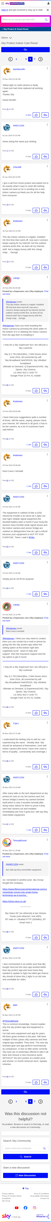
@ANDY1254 (12, 864)
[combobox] (23, 20)
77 (7, 151)
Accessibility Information (39, 1196)
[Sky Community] (15, 4)
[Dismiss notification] (48, 10)
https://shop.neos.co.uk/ (14, 901)
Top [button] (27, 1188)
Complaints (6, 1198)
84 (7, 588)
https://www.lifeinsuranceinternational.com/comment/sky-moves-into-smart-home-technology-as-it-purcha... (24, 892)
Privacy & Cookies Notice (12, 1196)
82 (7, 480)
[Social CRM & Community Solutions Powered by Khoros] (43, 1216)
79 (7, 262)
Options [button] (4, 38)
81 (7, 439)
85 (7, 707)
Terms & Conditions (41, 1194)
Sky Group (6, 1201)
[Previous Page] (10, 59)
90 (7, 1077)
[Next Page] (40, 59)
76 (7, 109)
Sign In (48, 4)
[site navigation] (2, 3)
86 (7, 761)
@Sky (32, 537)
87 (7, 824)
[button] (47, 68)
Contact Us (44, 1198)
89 (7, 989)
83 (7, 547)
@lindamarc (11, 302)
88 (7, 932)
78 (7, 205)
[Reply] (45, 115)
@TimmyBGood (10, 1021)
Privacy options (8, 1194)
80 (7, 385)
